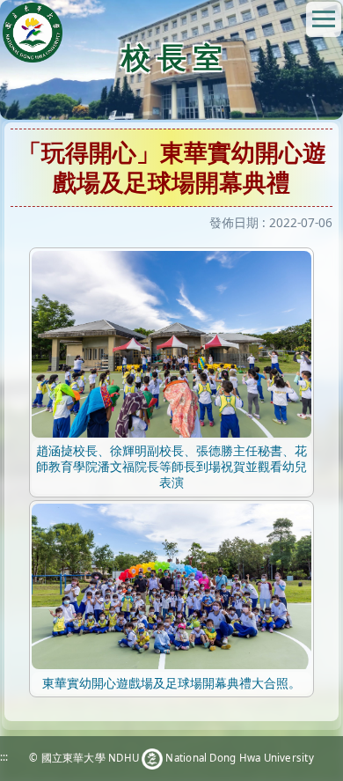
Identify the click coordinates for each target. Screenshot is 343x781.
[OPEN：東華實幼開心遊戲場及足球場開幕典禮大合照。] (171, 585)
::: (4, 756)
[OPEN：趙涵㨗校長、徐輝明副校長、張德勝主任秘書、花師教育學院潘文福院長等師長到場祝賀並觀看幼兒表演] (171, 343)
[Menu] (323, 19)
